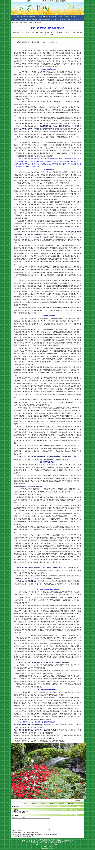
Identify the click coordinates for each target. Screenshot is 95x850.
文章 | (24, 16)
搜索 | (69, 19)
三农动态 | (42, 19)
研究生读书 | (32, 16)
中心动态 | (61, 19)
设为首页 (38, 839)
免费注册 (56, 1)
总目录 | (73, 19)
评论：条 (79, 32)
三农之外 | (54, 19)
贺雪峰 (32, 32)
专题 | (65, 19)
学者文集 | (60, 16)
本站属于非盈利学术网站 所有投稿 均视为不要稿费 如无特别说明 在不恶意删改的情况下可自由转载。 (48, 841)
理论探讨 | (23, 19)
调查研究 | (35, 19)
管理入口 (56, 839)
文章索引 (75, 16)
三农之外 (29, 22)
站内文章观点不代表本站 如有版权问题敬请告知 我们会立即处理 (47, 843)
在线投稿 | (51, 16)
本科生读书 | (42, 16)
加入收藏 (34, 803)
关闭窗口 (61, 803)
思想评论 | (48, 19)
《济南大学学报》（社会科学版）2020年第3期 (53, 32)
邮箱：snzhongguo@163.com (51, 844)
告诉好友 (43, 803)
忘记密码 (63, 1)
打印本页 (52, 803)
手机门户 (79, 19)
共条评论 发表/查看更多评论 (20, 812)
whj (83, 800)
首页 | (18, 16)
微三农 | (68, 16)
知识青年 (37, 22)
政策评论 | (29, 19)
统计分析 (50, 839)
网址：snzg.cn (40, 844)
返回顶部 (70, 803)
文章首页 (16, 19)
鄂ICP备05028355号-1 (47, 848)
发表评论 (24, 803)
